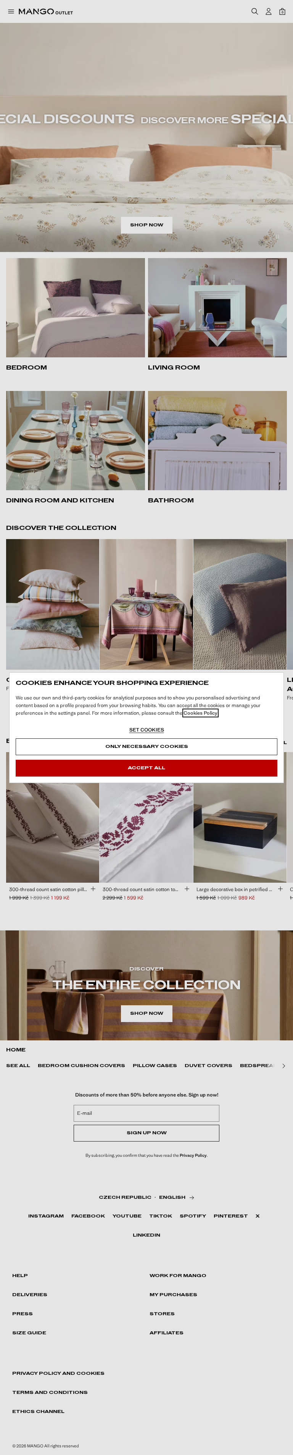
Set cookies (146, 730)
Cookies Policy (200, 713)
